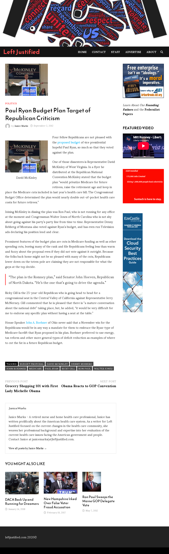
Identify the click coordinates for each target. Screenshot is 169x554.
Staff (115, 52)
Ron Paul (84, 368)
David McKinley (57, 364)
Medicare (35, 368)
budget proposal (32, 364)
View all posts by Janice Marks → (28, 448)
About (151, 52)
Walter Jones (103, 368)
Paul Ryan (51, 368)
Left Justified (21, 51)
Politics (11, 103)
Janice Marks (21, 125)
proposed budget (68, 142)
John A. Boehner (36, 322)
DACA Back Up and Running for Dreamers (22, 501)
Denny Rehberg (81, 364)
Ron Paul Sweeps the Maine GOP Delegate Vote (98, 501)
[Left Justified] (84, 22)
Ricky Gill (68, 368)
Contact (99, 52)
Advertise (133, 52)
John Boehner (16, 368)
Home (82, 52)
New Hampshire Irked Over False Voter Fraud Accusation (60, 503)
